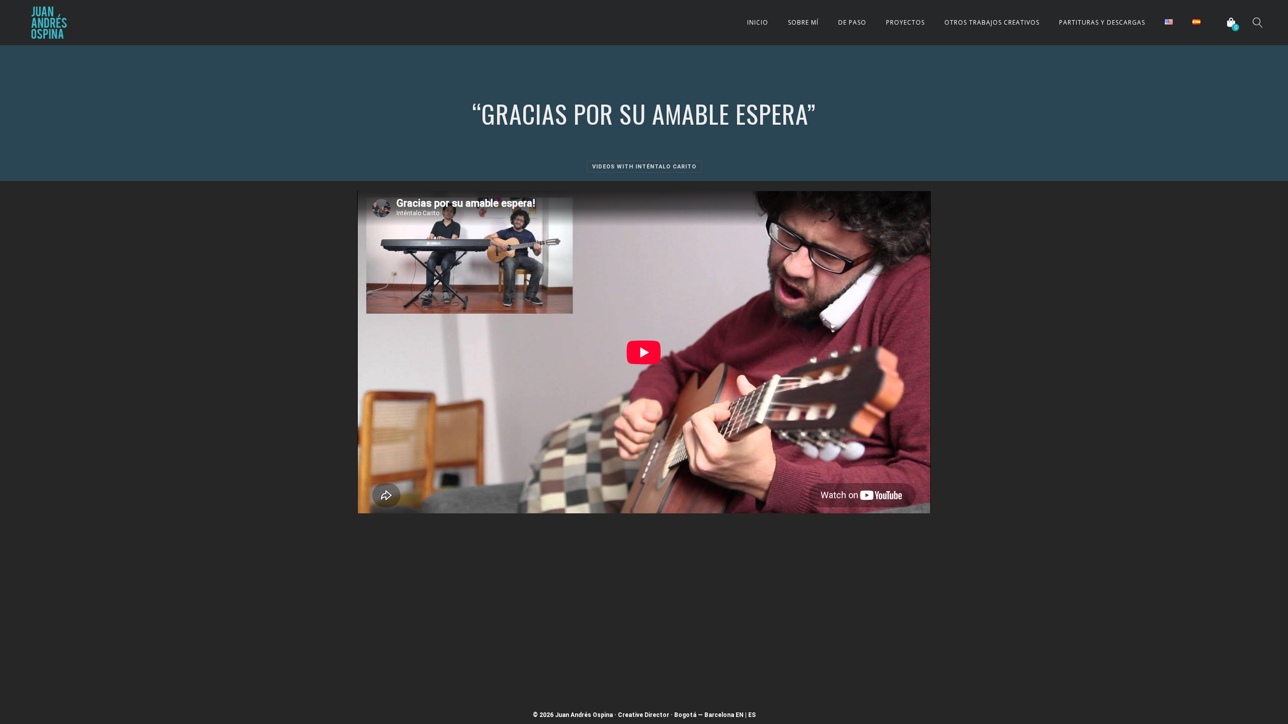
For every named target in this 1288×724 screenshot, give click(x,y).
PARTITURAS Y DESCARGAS (1102, 22)
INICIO (757, 22)
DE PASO (852, 22)
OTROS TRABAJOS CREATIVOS (991, 22)
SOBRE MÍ (803, 22)
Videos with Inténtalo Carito (644, 166)
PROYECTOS (905, 22)
